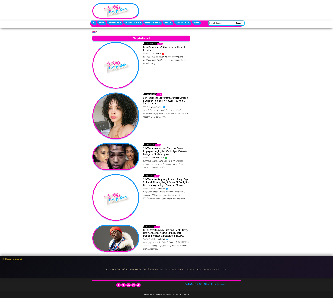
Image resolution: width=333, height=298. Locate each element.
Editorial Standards (163, 295)
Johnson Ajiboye (158, 158)
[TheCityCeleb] (94, 22)
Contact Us (182, 22)
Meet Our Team (152, 22)
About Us (148, 295)
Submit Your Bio (133, 22)
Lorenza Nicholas (158, 189)
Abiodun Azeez (157, 107)
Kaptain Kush (156, 54)
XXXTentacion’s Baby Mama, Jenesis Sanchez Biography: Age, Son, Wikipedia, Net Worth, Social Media (165, 100)
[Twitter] (123, 285)
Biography (114, 22)
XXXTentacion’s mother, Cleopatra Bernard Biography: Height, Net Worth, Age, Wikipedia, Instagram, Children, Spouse (165, 151)
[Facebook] (118, 285)
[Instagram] (133, 285)
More (196, 22)
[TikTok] (138, 285)
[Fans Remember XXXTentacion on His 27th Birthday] (115, 65)
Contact (185, 295)
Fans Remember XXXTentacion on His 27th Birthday (164, 49)
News (167, 22)
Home (101, 22)
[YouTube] (128, 285)
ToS (176, 295)
